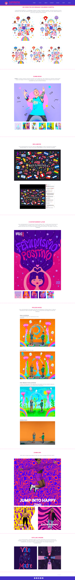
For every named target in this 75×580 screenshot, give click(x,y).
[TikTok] (42, 578)
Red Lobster (39, 146)
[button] (35, 39)
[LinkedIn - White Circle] (36, 578)
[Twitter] (40, 578)
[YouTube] (38, 578)
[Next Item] (59, 102)
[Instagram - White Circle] (34, 578)
